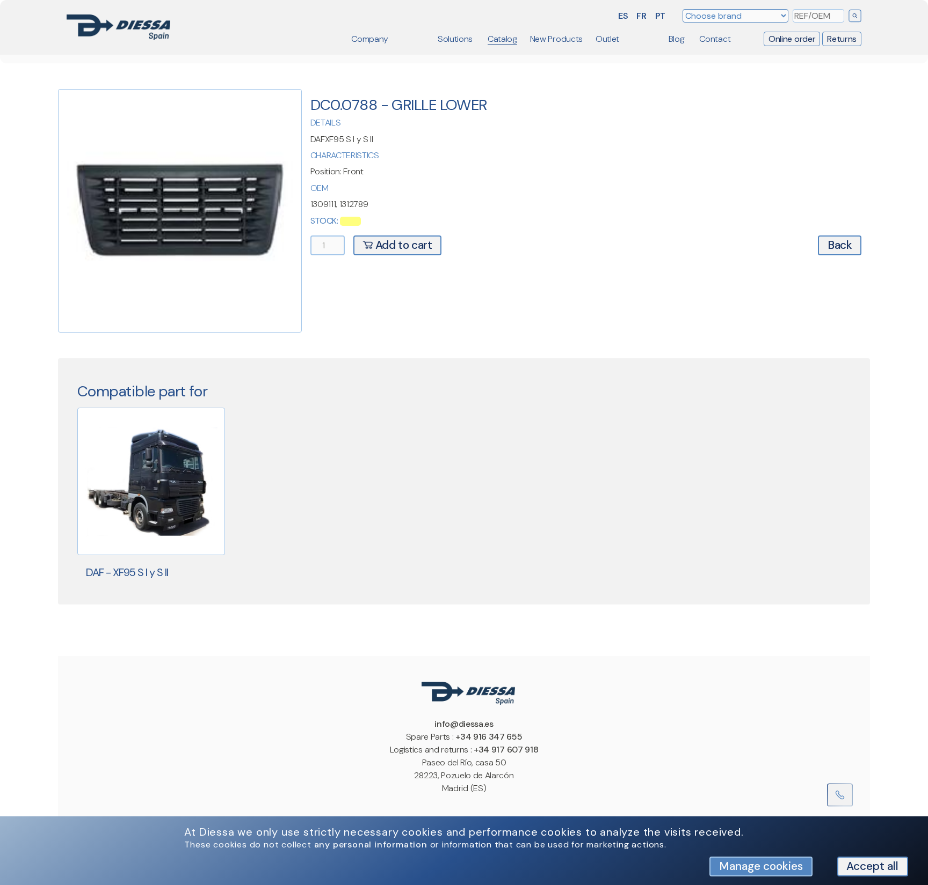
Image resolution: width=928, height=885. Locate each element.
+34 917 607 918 (506, 749)
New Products (556, 39)
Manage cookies (761, 866)
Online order (792, 39)
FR (641, 15)
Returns (842, 39)
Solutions (455, 39)
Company (369, 39)
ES (623, 15)
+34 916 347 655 (488, 736)
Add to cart (402, 245)
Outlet (607, 39)
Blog (677, 39)
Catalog (502, 39)
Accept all (872, 866)
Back (840, 245)
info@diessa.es (464, 723)
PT (660, 15)
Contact (714, 39)
